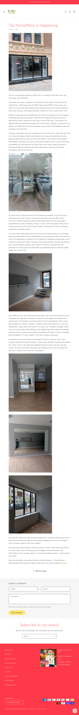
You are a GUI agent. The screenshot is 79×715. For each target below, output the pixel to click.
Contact (7, 672)
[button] (4, 12)
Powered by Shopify (21, 709)
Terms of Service (10, 685)
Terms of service (42, 708)
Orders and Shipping (11, 676)
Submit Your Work (10, 663)
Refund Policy (9, 680)
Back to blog (41, 571)
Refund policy (32, 708)
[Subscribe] (55, 636)
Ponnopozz (12, 709)
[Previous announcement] (4, 2)
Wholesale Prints (10, 659)
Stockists (8, 654)
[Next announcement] (75, 2)
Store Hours (9, 667)
